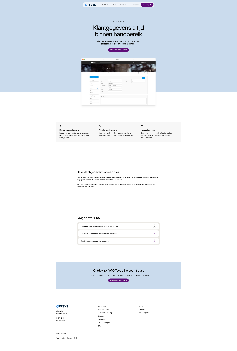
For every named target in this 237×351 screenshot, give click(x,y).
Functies (119, 21)
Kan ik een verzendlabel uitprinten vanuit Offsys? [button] (99, 234)
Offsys (113, 21)
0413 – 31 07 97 (61, 318)
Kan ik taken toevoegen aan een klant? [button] (95, 241)
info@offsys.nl (61, 320)
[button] (118, 50)
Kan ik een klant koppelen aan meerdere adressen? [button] (100, 226)
